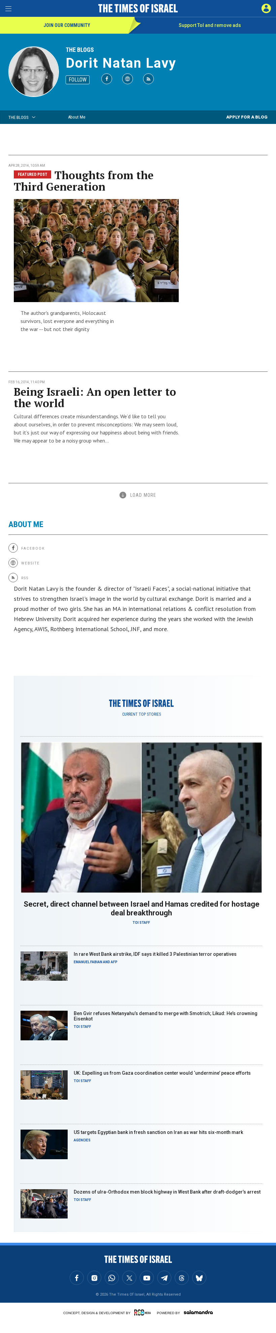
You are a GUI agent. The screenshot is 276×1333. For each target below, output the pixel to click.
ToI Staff (141, 922)
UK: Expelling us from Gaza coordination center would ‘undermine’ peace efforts (162, 1073)
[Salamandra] (198, 1312)
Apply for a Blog (247, 117)
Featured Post (32, 174)
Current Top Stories (141, 714)
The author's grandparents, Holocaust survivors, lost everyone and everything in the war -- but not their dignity (67, 321)
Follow (78, 79)
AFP (114, 962)
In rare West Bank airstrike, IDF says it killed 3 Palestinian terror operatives (155, 954)
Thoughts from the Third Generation (83, 181)
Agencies (82, 1140)
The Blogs (80, 49)
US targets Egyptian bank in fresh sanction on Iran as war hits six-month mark (158, 1132)
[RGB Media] (143, 1312)
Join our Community (66, 25)
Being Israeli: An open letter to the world (95, 397)
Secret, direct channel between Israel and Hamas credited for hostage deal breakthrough (142, 908)
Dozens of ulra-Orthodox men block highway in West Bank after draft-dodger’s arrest (167, 1192)
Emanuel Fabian (88, 962)
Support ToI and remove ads (210, 25)
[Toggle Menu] (8, 8)
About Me (76, 117)
